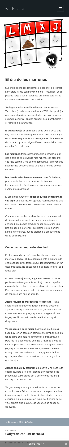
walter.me (14, 8)
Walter (30, 422)
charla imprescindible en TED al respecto (39, 111)
